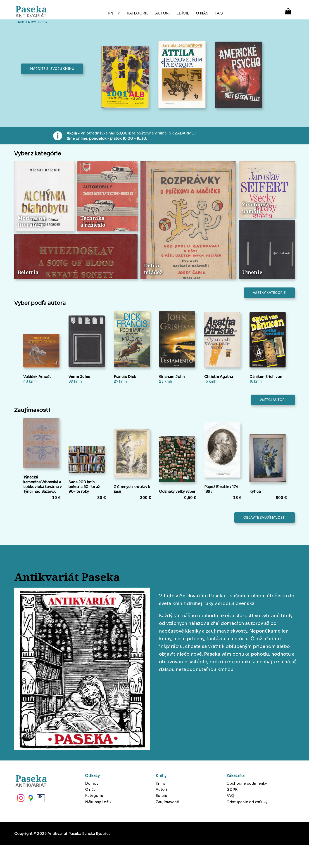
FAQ (219, 13)
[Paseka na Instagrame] (20, 799)
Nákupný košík (98, 802)
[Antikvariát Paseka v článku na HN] (40, 799)
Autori (162, 13)
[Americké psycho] (240, 75)
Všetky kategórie (269, 293)
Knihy (114, 13)
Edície (182, 13)
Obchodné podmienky (246, 783)
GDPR (232, 789)
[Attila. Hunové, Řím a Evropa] (183, 75)
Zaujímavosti (167, 802)
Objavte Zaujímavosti (264, 517)
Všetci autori (273, 400)
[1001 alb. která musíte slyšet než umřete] (126, 77)
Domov (91, 783)
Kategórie (137, 13)
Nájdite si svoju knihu (52, 69)
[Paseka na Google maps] (30, 799)
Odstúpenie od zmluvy (246, 802)
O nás (202, 13)
